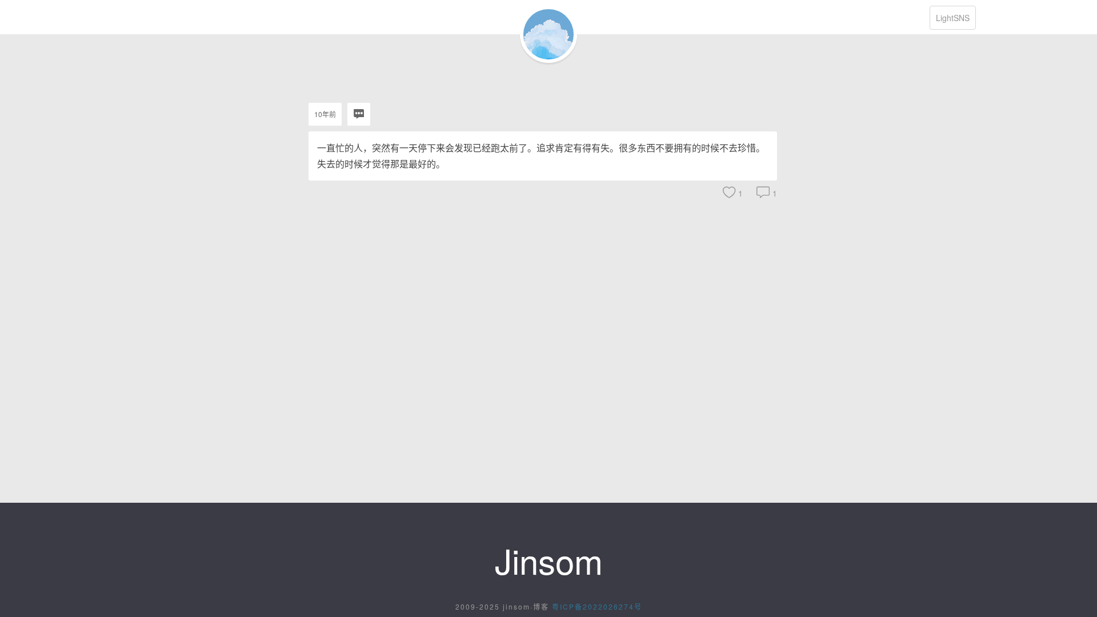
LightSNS (953, 17)
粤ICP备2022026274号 (597, 606)
